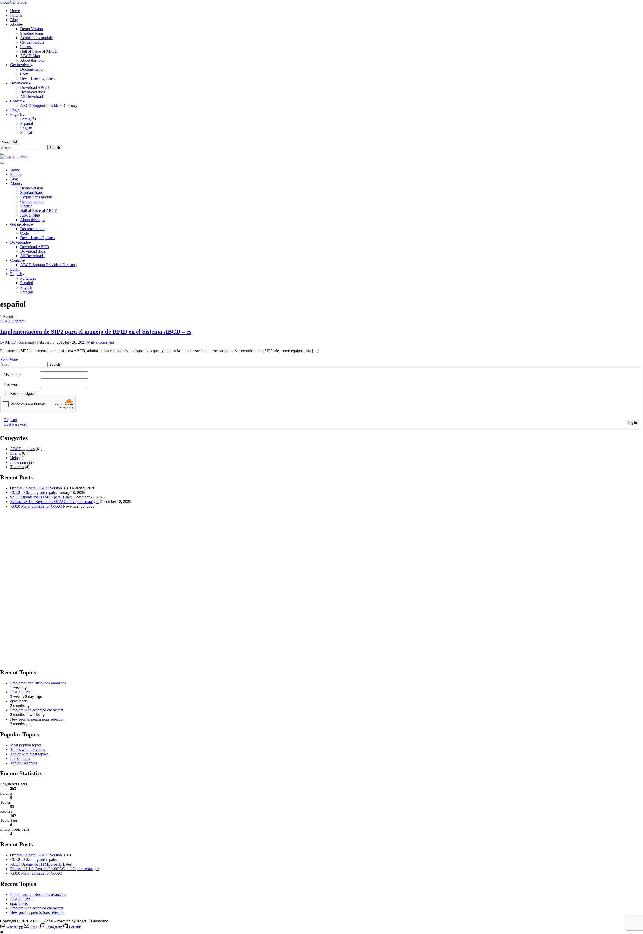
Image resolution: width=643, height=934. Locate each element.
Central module (32, 42)
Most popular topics (25, 745)
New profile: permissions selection (37, 719)
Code (24, 74)
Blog (14, 20)
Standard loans (31, 33)
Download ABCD (34, 87)
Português (28, 119)
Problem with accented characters (36, 710)
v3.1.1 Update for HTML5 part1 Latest (41, 497)
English (16, 114)
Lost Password (15, 424)
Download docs (32, 92)
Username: (12, 375)
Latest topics (20, 758)
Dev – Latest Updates (37, 78)
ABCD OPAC (21, 692)
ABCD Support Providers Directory (48, 105)
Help (14, 458)
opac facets (19, 701)
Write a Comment (100, 342)
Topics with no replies (27, 749)
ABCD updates (12, 321)
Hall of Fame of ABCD (39, 51)
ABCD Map (30, 56)
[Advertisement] (37, 588)
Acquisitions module (36, 38)
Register (10, 420)
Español (26, 123)
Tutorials (17, 467)
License (26, 47)
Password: (12, 384)
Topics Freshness (23, 763)
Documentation (32, 69)
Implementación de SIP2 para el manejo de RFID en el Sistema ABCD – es (95, 331)
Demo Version (31, 29)
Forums (16, 15)
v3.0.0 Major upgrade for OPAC (36, 506)
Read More (9, 359)
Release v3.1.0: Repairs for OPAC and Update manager (54, 501)
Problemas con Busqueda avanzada (38, 683)
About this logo (32, 60)
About (15, 24)
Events (15, 453)
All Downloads (32, 96)
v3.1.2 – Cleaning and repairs (33, 492)
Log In (632, 423)
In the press (19, 462)
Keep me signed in (25, 393)
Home (15, 11)
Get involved (20, 65)
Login (15, 110)
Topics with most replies (29, 754)
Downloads (19, 83)
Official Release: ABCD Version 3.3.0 (40, 488)
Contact (16, 101)
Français (26, 132)
